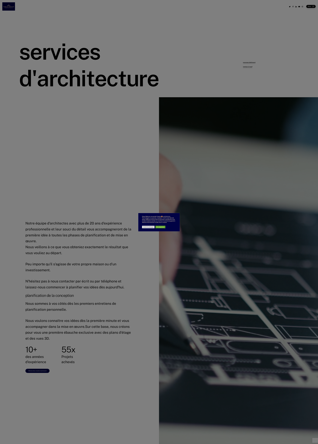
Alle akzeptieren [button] (160, 227)
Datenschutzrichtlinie (148, 224)
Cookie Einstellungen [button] (148, 227)
